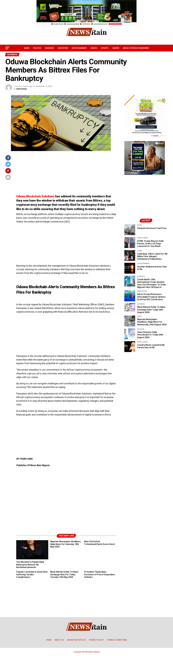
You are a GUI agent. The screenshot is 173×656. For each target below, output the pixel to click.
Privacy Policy (96, 640)
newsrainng (21, 89)
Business (49, 48)
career (115, 48)
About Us (59, 640)
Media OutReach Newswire (136, 48)
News (26, 48)
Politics (37, 48)
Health (94, 48)
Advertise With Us (76, 640)
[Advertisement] (66, 174)
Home (48, 640)
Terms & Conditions (117, 640)
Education (63, 48)
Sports (104, 48)
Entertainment (79, 48)
